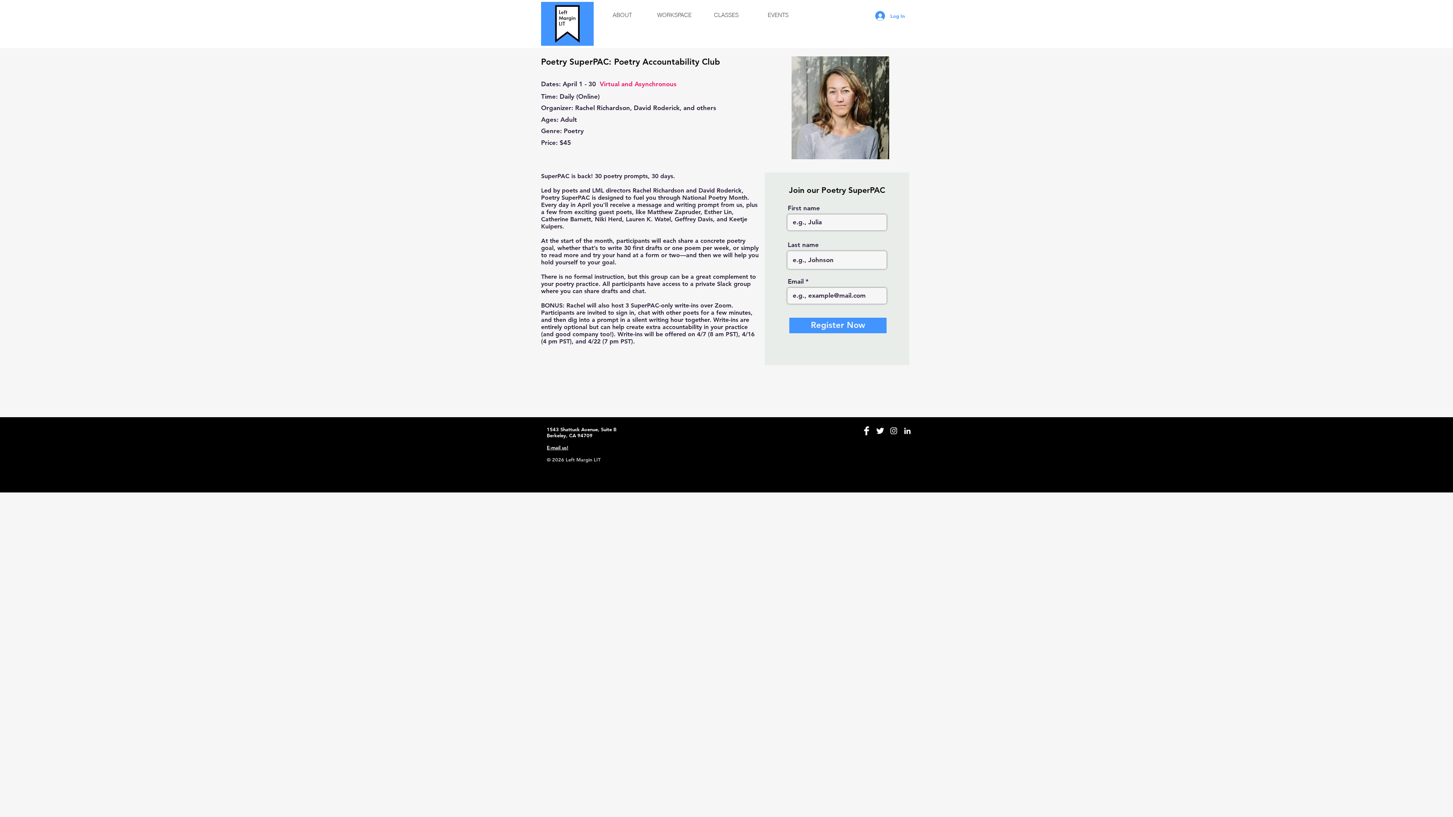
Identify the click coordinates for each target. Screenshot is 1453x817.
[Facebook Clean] (866, 430)
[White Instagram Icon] (893, 430)
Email (796, 281)
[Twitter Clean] (880, 430)
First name (804, 208)
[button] (622, 15)
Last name (803, 245)
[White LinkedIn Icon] (907, 430)
